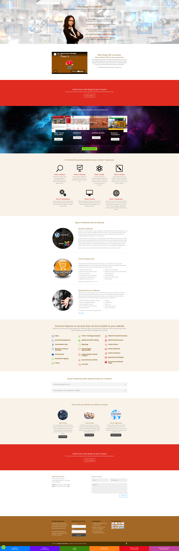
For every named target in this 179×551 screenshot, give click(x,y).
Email (73, 529)
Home (95, 6)
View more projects (89, 149)
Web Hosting (63, 423)
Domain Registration (116, 423)
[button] (3, 547)
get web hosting (62, 436)
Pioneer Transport (115, 133)
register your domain (116, 435)
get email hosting (89, 435)
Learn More (58, 139)
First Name (74, 524)
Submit (123, 496)
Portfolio (101, 6)
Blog (123, 6)
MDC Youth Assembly (59, 133)
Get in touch (95, 281)
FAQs (113, 6)
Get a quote (81, 313)
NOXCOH (77, 133)
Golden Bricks (98, 133)
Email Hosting (89, 423)
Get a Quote (107, 6)
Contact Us (118, 6)
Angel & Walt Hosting (62, 543)
